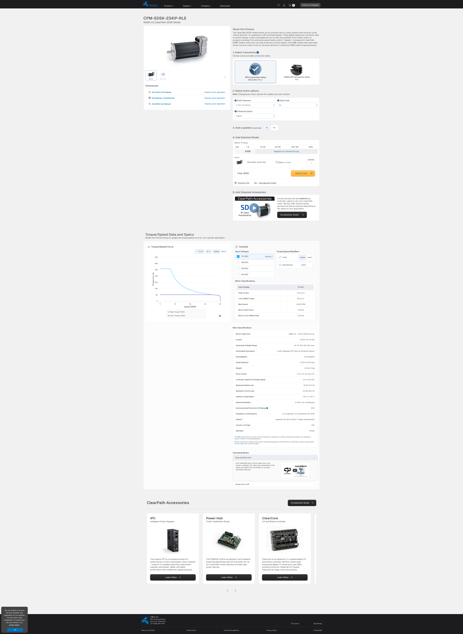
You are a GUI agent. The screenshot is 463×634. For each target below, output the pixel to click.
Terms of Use (191, 630)
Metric (224, 251)
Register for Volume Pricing (286, 151)
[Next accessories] (235, 590)
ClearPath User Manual (161, 104)
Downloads (225, 5)
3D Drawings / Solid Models (163, 98)
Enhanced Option (244, 111)
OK (15, 630)
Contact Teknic (239, 439)
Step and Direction (243, 457)
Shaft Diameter (244, 100)
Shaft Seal (284, 100)
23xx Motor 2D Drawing (161, 92)
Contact (296, 624)
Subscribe (318, 630)
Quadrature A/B (242, 484)
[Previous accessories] (228, 590)
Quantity (311, 160)
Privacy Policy (272, 630)
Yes (274, 128)
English (216, 251)
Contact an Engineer (310, 5)
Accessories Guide (289, 214)
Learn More (171, 577)
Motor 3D (163, 79)
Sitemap (319, 624)
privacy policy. (14, 625)
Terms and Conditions (231, 630)
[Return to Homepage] (149, 4)
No (267, 128)
